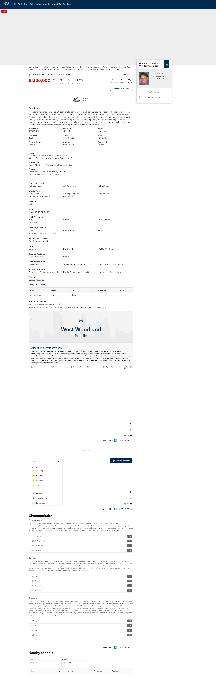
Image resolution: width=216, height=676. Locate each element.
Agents (46, 4)
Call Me (155, 92)
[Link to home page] (6, 4)
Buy (26, 4)
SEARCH (18, 4)
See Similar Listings (121, 89)
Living (38, 4)
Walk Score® (86, 451)
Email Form (155, 97)
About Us (56, 4)
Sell (31, 4)
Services (67, 4)
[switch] (114, 81)
